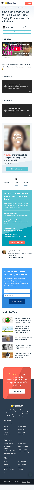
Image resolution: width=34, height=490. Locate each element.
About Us (6, 461)
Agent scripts (21, 429)
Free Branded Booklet (9, 451)
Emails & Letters (8, 435)
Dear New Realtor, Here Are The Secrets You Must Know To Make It (23, 347)
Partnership (20, 467)
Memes (6, 426)
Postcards (20, 424)
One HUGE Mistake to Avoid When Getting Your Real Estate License (23, 355)
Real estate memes (23, 446)
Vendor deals (21, 435)
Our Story (6, 464)
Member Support (22, 461)
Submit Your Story (22, 464)
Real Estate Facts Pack (10, 453)
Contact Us (20, 469)
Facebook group (22, 426)
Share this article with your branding (17, 32)
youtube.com (7, 57)
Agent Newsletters (8, 424)
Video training (21, 432)
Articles (6, 429)
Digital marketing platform (8, 447)
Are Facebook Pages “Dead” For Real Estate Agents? (23, 338)
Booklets (6, 432)
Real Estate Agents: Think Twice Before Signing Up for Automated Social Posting (23, 320)
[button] (28, 3)
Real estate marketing (23, 452)
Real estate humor (22, 449)
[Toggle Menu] (2, 3)
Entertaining (12, 8)
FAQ (5, 472)
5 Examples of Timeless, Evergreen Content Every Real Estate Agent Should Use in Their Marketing (22, 329)
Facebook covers (22, 443)
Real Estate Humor (20, 8)
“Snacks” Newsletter (9, 469)
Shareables (4, 8)
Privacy (24, 482)
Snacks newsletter (8, 443)
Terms (28, 482)
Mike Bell (10, 27)
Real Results (7, 467)
